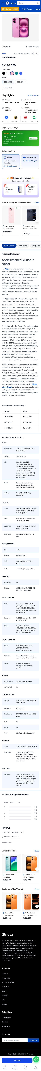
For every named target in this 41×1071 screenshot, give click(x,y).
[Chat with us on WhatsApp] (36, 1059)
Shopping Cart (6, 1017)
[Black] (3, 73)
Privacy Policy (6, 978)
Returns (4, 991)
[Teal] (16, 73)
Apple (4, 53)
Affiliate (4, 1004)
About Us (5, 974)
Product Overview (9, 246)
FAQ (3, 1000)
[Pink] (12, 73)
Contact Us (5, 987)
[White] (7, 73)
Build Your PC (10, 9)
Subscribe (33, 1040)
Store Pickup (6, 1026)
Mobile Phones (27, 9)
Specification (23, 246)
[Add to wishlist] (37, 53)
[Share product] (33, 53)
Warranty (4, 995)
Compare (5, 1022)
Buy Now (17, 1060)
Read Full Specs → (33, 95)
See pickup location (10, 166)
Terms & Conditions (8, 982)
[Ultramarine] (20, 73)
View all (37, 202)
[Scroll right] (37, 220)
